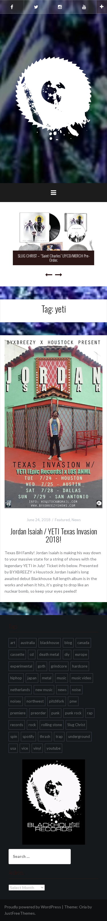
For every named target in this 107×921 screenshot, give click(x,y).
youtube (53, 748)
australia (28, 642)
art (12, 642)
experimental (21, 666)
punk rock (73, 713)
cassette (17, 654)
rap (90, 713)
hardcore (79, 666)
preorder (38, 713)
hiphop (16, 678)
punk (55, 713)
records (16, 724)
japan (32, 678)
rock (32, 724)
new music (44, 689)
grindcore (59, 666)
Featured (62, 519)
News (76, 519)
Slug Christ (76, 724)
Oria (83, 906)
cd (32, 654)
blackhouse (49, 642)
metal (46, 678)
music (61, 678)
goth (41, 666)
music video (81, 678)
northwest (35, 701)
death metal (49, 654)
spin (13, 736)
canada (83, 642)
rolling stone (51, 724)
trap (59, 736)
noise (76, 689)
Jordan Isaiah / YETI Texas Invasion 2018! (53, 535)
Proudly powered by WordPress (32, 906)
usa (13, 748)
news (62, 689)
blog (68, 642)
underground (79, 736)
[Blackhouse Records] (53, 98)
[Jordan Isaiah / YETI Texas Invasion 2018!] (53, 423)
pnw (73, 701)
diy (67, 654)
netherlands (20, 689)
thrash (45, 736)
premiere (17, 713)
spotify (28, 736)
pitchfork (56, 701)
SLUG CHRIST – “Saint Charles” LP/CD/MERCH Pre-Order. (54, 258)
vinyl (37, 748)
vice (24, 748)
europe (81, 654)
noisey (15, 701)
